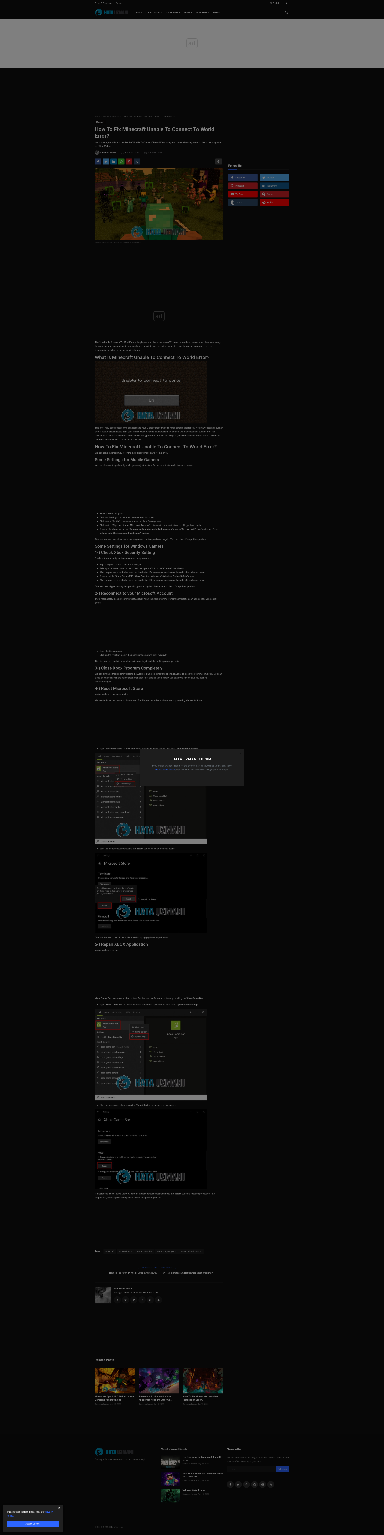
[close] (59, 1508)
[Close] (240, 753)
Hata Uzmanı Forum (165, 769)
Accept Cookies (33, 1523)
